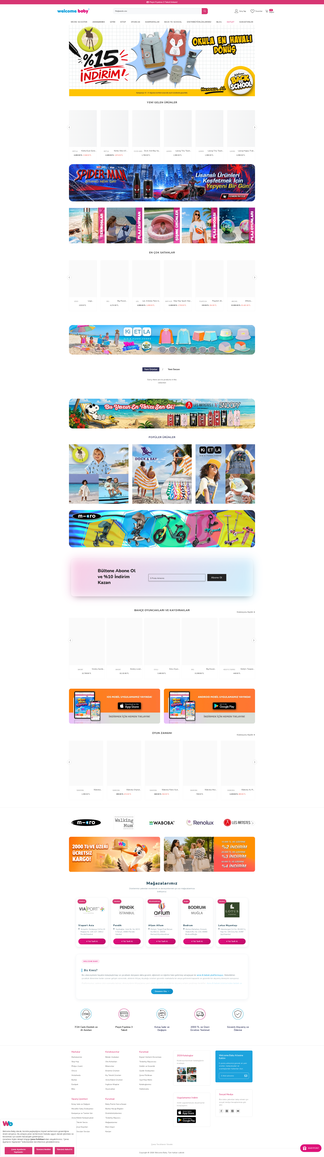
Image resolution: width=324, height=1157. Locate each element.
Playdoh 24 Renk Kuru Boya (217, 301)
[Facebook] (221, 1111)
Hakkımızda (144, 1089)
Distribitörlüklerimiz (113, 1113)
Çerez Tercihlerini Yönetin (162, 1144)
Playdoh (203, 301)
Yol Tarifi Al (93, 941)
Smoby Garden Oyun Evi (98, 669)
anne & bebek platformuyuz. (210, 975)
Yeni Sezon (174, 369)
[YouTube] (238, 1111)
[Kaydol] (245, 1075)
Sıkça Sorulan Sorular (81, 1131)
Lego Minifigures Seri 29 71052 (90, 301)
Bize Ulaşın (110, 1127)
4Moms (234, 301)
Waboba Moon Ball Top (211, 790)
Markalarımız (77, 1057)
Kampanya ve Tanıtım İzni (82, 1113)
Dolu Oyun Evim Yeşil (173, 669)
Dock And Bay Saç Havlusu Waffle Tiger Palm (152, 151)
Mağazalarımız (111, 1122)
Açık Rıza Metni (145, 1080)
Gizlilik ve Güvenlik (147, 1066)
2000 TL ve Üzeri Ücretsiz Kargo (163, 2)
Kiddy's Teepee (229, 670)
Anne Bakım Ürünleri (114, 1080)
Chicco (74, 1071)
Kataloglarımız (145, 1084)
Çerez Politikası (145, 1075)
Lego (76, 301)
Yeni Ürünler (150, 369)
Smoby (80, 670)
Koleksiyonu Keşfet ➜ (246, 612)
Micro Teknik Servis (80, 1122)
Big (108, 301)
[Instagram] (227, 1111)
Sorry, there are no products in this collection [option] (162, 381)
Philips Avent (77, 1066)
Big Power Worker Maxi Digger (121, 301)
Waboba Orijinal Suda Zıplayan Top (133, 790)
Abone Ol (216, 577)
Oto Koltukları (111, 1061)
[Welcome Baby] (162, 182)
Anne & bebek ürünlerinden (220, 983)
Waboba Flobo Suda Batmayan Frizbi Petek (170, 790)
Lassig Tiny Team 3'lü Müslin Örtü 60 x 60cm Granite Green (182, 151)
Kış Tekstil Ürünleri (113, 1075)
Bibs (73, 1089)
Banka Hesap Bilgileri (114, 1109)
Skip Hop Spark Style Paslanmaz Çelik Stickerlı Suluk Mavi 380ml (182, 301)
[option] (162, 60)
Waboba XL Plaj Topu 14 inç (248, 790)
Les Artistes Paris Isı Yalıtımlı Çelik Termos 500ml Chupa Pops (151, 301)
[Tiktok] (232, 1111)
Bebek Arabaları (112, 1057)
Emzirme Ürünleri (112, 1071)
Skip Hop (168, 301)
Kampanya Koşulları (80, 1127)
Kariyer (108, 1131)
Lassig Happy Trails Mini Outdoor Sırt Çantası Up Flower (246, 151)
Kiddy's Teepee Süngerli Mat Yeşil (247, 669)
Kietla (74, 151)
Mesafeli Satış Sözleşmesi (82, 1109)
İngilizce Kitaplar (112, 1084)
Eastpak (75, 1084)
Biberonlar (109, 1066)
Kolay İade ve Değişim (81, 1104)
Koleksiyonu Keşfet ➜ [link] (246, 735)
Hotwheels (76, 1075)
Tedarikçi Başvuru (112, 1118)
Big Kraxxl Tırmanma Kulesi (210, 669)
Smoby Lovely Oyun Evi (136, 669)
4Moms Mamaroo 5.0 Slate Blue (248, 301)
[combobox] (157, 11)
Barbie (74, 1080)
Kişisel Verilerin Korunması (150, 1057)
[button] (72, 61)
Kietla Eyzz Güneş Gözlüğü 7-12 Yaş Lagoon (88, 151)
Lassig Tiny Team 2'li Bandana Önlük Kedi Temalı (215, 151)
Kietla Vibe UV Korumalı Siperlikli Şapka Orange (120, 151)
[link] (114, 854)
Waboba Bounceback (97, 790)
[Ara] (160, 11)
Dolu (156, 670)
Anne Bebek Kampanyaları (83, 1118)
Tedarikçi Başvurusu (147, 1061)
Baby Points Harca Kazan (115, 1104)
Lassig (169, 151)
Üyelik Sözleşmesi (146, 1071)
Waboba (80, 790)
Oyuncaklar (110, 1089)
